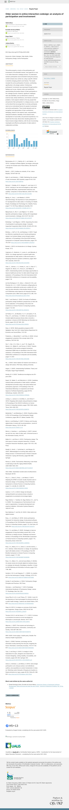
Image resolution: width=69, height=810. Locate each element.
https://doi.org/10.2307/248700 (14, 181)
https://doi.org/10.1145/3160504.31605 (17, 488)
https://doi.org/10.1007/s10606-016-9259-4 (18, 228)
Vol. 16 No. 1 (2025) (22, 9)
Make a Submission (12, 695)
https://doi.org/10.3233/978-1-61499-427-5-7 (18, 208)
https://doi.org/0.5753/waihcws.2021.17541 (18, 295)
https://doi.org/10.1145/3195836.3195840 (17, 395)
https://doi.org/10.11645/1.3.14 (14, 427)
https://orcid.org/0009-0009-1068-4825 (16, 46)
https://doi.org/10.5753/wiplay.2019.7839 (20, 674)
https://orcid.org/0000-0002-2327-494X (16, 26)
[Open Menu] (5, 1)
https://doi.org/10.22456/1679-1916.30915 (18, 621)
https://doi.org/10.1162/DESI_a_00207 (16, 611)
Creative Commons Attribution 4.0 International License (52, 112)
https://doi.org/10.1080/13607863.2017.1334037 (19, 468)
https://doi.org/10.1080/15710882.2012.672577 (19, 218)
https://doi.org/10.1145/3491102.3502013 (17, 310)
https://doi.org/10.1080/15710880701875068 (21, 577)
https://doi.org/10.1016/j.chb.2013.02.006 (20, 193)
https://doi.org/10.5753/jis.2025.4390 (18, 52)
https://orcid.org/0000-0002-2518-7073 (16, 39)
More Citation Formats (51, 66)
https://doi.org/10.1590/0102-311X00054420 (20, 603)
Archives (13, 9)
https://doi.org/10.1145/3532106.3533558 (17, 262)
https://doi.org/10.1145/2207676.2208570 (17, 409)
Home (7, 9)
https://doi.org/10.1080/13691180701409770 (18, 631)
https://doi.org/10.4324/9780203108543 (17, 593)
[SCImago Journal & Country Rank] (15, 736)
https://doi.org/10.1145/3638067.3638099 (17, 557)
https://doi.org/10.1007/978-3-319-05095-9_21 (19, 660)
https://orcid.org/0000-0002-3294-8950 (16, 33)
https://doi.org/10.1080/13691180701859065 (21, 647)
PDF (46, 24)
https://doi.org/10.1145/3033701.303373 (23, 526)
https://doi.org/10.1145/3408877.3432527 (22, 242)
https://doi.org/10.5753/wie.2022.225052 (17, 324)
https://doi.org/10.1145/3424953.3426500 (17, 543)
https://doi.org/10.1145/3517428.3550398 (17, 359)
